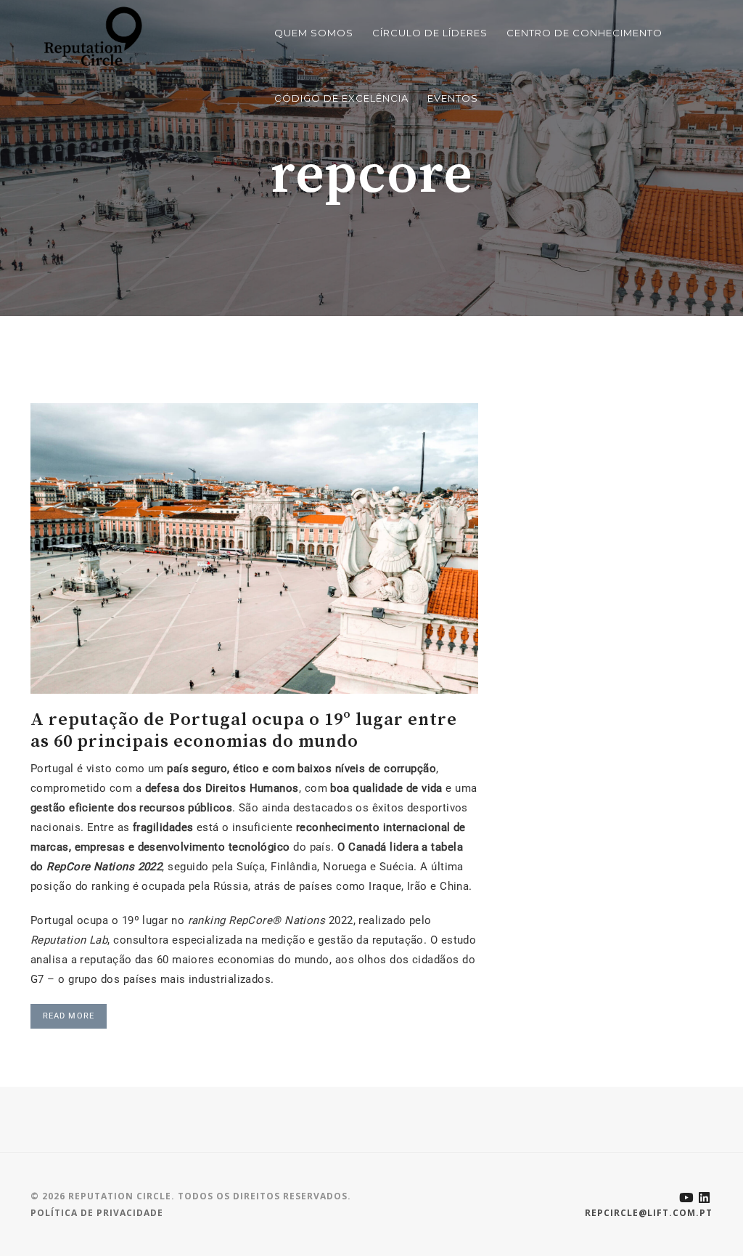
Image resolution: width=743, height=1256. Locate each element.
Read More (68, 1016)
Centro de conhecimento (584, 33)
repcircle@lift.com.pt (649, 1213)
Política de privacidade (96, 1213)
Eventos (452, 98)
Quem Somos (313, 33)
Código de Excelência (341, 98)
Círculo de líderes (430, 33)
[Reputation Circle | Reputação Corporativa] (89, 35)
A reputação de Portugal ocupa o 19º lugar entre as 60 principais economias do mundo (243, 730)
